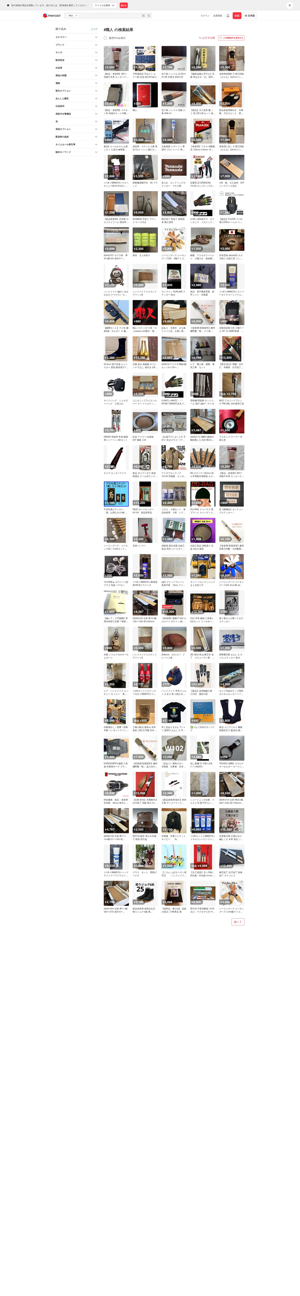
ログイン (205, 15)
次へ (236, 922)
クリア (94, 29)
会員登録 (217, 15)
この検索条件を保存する (232, 37)
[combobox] (108, 15)
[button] (77, 16)
